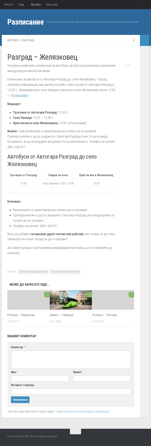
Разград (28, 40)
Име (14, 372)
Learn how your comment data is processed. (82, 411)
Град (21, 4)
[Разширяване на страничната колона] (144, 40)
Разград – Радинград (20, 315)
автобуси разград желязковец (33, 271)
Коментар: (18, 347)
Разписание (25, 21)
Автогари (52, 4)
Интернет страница (22, 385)
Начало (8, 4)
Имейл (78, 372)
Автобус (36, 4)
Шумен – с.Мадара (61, 315)
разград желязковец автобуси (65, 271)
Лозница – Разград (104, 315)
